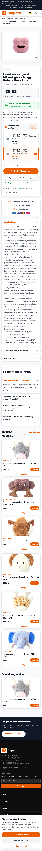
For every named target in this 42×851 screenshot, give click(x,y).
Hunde (10, 19)
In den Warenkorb (22, 171)
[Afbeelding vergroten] (36, 57)
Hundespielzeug (19, 19)
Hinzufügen (22, 474)
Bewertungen (10, 358)
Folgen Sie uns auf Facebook (13, 768)
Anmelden (21, 786)
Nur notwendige (21, 840)
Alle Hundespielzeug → (32, 433)
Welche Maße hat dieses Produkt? (18, 380)
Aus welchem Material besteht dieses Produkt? (16, 397)
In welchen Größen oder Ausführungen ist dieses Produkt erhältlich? (18, 408)
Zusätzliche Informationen (16, 351)
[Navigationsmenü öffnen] (24, 13)
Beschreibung (10, 222)
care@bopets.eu (23, 763)
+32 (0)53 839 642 (8, 763)
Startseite (4, 19)
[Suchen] (36, 13)
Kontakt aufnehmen (14, 734)
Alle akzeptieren (21, 835)
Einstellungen (21, 846)
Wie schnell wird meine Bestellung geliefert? (18, 418)
